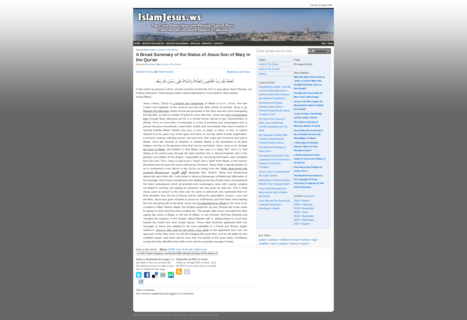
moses (304, 243)
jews (274, 243)
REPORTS (207, 43)
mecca (294, 243)
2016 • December (304, 215)
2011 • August (302, 223)
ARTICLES (195, 43)
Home (153, 50)
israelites (264, 243)
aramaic (273, 239)
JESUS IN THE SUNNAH (177, 43)
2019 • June (301, 212)
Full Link (188, 249)
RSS (324, 43)
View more (309, 196)
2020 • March (301, 200)
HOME (137, 43)
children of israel (289, 239)
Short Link (201, 249)
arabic (262, 239)
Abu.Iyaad (149, 64)
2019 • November (304, 208)
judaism (283, 243)
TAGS (330, 43)
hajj (314, 239)
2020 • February (303, 204)
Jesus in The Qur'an (168, 50)
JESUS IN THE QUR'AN (153, 43)
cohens (305, 239)
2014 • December (304, 219)
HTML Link (174, 249)
